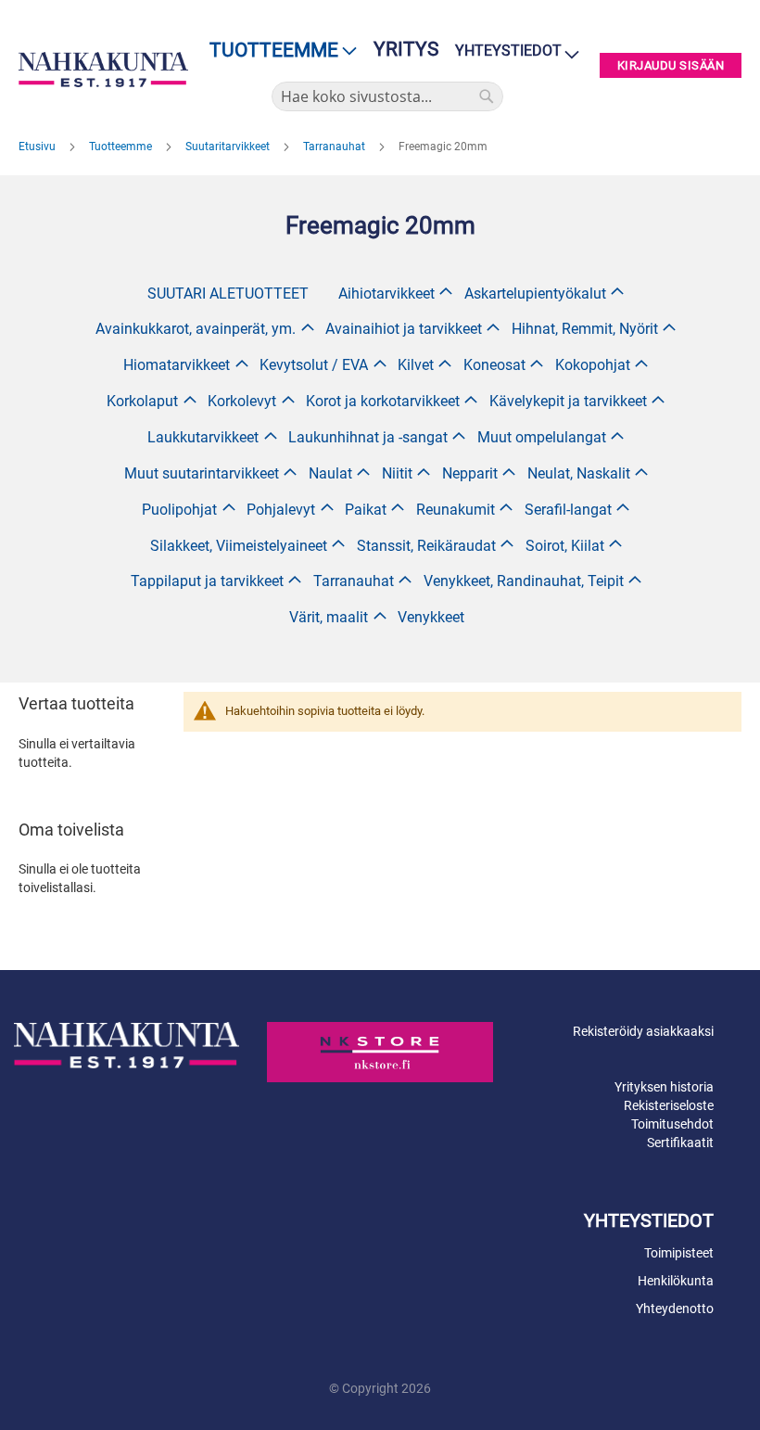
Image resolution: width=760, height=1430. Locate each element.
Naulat (330, 473)
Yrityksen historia (664, 1086)
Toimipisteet (679, 1252)
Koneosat (494, 365)
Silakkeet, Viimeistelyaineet (238, 546)
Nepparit (470, 473)
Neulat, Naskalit (578, 473)
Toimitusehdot (672, 1124)
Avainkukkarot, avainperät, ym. (195, 329)
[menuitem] (277, 50)
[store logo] (103, 69)
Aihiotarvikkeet (386, 293)
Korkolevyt (242, 401)
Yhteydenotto (675, 1308)
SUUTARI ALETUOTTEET (228, 293)
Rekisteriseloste (669, 1105)
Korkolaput (142, 401)
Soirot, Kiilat (565, 546)
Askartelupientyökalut (535, 293)
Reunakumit (455, 509)
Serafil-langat (568, 509)
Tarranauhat (335, 146)
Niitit (397, 473)
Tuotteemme (122, 146)
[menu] (277, 50)
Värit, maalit (328, 617)
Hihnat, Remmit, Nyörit (585, 329)
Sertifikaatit (680, 1142)
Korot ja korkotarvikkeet (383, 401)
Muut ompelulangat (541, 437)
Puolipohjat (179, 509)
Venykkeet (431, 617)
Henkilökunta (676, 1280)
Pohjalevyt (281, 509)
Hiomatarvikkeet (176, 365)
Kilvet (416, 365)
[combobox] (387, 96)
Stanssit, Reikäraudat (426, 546)
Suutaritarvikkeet (228, 146)
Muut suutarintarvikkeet (201, 473)
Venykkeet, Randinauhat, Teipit (524, 581)
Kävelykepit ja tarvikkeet (568, 401)
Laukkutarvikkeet (203, 437)
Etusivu (38, 146)
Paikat (365, 509)
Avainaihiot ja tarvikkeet (403, 329)
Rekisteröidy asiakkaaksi (643, 1031)
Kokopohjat (592, 365)
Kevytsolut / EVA (314, 365)
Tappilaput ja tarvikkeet (207, 581)
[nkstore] (379, 1052)
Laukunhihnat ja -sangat (368, 437)
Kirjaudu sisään (671, 65)
